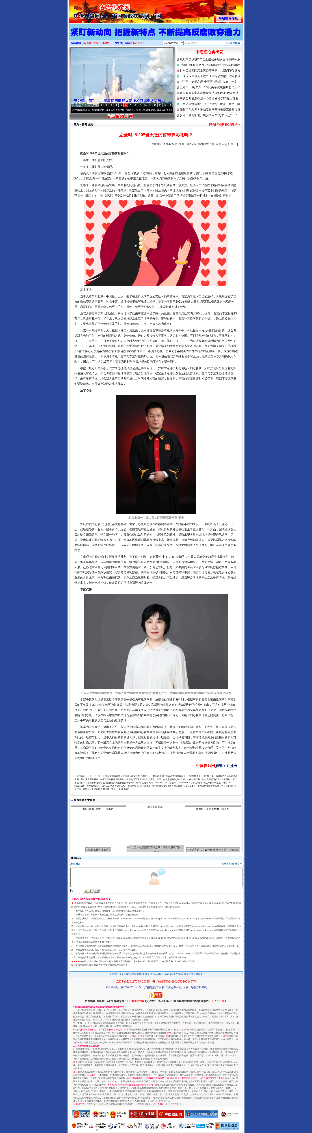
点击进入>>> (137, 43)
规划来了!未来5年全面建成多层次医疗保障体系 (210, 59)
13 (160, 105)
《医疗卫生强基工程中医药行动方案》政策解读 (210, 76)
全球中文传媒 (99, 10)
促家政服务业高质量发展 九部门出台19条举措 (209, 92)
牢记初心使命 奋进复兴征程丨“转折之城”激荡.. (89, 110)
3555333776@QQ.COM (96, 43)
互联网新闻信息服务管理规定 (126, 911)
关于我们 (113, 974)
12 (155, 105)
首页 (76, 124)
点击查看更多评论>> (232, 863)
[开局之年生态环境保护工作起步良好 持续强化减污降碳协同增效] (156, 35)
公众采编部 (125, 974)
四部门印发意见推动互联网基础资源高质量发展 (210, 109)
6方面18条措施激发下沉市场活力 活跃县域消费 (210, 64)
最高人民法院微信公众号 (200, 144)
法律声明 (136, 974)
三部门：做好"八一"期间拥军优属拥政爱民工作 (210, 87)
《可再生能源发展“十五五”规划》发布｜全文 (208, 81)
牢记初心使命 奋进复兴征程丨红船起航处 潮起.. (140, 110)
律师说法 (87, 124)
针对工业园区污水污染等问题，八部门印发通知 (210, 70)
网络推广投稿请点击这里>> (224, 124)
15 (169, 105)
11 (150, 105)
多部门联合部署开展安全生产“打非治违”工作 (208, 115)
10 (145, 105)
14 (165, 105)
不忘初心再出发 (210, 52)
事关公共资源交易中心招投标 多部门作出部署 (209, 98)
